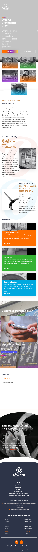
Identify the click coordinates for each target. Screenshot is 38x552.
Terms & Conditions (20, 546)
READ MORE (5, 358)
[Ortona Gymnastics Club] (11, 7)
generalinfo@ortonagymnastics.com (19, 509)
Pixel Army (26, 551)
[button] (35, 7)
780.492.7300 (19, 507)
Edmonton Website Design (15, 551)
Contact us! (13, 449)
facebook (16, 542)
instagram (21, 542)
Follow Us (7, 378)
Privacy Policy (10, 546)
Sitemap (28, 546)
